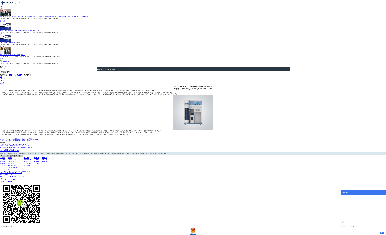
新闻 (1, 34)
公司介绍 (2, 55)
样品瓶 (22, 153)
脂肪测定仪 (70, 16)
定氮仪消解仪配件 (12, 167)
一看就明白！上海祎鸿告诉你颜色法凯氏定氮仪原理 (14, 144)
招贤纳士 (23, 55)
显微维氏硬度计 (121, 153)
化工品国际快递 (163, 153)
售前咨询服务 (27, 160)
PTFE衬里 (105, 153)
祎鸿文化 (12, 55)
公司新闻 (2, 42)
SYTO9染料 (155, 153)
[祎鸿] (11, 156)
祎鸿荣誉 (7, 55)
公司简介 (2, 160)
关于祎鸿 (2, 46)
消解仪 (22, 16)
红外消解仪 (11, 163)
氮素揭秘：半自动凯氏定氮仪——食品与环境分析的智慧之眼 (16, 147)
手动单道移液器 (112, 153)
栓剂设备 (34, 153)
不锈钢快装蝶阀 (88, 153)
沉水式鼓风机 (46, 153)
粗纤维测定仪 (76, 16)
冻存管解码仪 (84, 16)
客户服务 (2, 22)
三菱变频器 (40, 153)
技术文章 (36, 163)
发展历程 (17, 55)
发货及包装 (31, 30)
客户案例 (36, 30)
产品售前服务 (3, 30)
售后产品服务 (27, 161)
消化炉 (18, 16)
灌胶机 (127, 153)
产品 (1, 8)
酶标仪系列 (63, 16)
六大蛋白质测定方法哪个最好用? (9, 149)
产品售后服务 (11, 30)
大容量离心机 (79, 153)
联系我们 (2, 58)
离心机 (58, 16)
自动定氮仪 (13, 16)
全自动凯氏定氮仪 (5, 16)
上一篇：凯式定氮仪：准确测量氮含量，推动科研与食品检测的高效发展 (19, 139)
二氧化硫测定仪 (42, 16)
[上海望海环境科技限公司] (11, 5)
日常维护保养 (23, 30)
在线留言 (7, 61)
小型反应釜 (61, 153)
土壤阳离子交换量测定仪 (30, 16)
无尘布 (131, 153)
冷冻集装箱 (149, 153)
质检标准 (17, 30)
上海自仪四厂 (68, 153)
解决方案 (2, 20)
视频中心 (17, 42)
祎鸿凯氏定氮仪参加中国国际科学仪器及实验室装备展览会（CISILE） (19, 146)
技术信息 (12, 42)
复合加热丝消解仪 (12, 165)
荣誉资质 (2, 161)
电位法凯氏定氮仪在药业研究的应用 (9, 151)
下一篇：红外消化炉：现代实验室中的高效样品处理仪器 (15, 140)
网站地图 (44, 161)
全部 (1, 77)
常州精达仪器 (27, 153)
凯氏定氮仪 (17, 153)
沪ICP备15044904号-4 (6, 181)
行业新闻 (7, 42)
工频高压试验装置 (97, 153)
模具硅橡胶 (143, 153)
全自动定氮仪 (10, 153)
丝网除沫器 (136, 153)
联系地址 (2, 61)
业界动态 (36, 161)
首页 (1, 6)
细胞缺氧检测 (54, 153)
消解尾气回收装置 (51, 16)
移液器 (74, 153)
